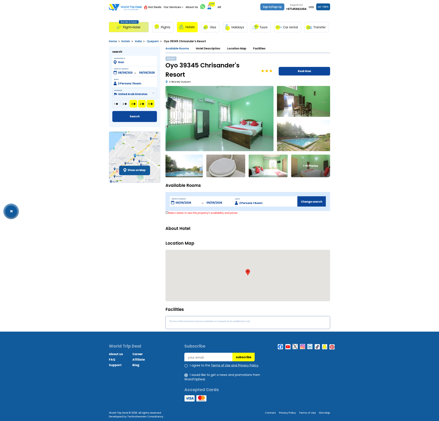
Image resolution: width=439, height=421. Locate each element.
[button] (248, 272)
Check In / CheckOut (121, 69)
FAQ (112, 360)
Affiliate (138, 360)
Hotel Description (208, 48)
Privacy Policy (287, 412)
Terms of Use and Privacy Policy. (235, 365)
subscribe (243, 357)
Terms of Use (307, 412)
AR (219, 7)
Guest (116, 79)
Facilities (259, 48)
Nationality (118, 90)
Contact (270, 412)
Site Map (324, 412)
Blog (135, 365)
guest (237, 199)
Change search (311, 201)
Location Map (236, 48)
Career (137, 354)
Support (115, 365)
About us (116, 354)
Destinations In (119, 58)
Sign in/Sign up (272, 7)
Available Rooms (177, 48)
